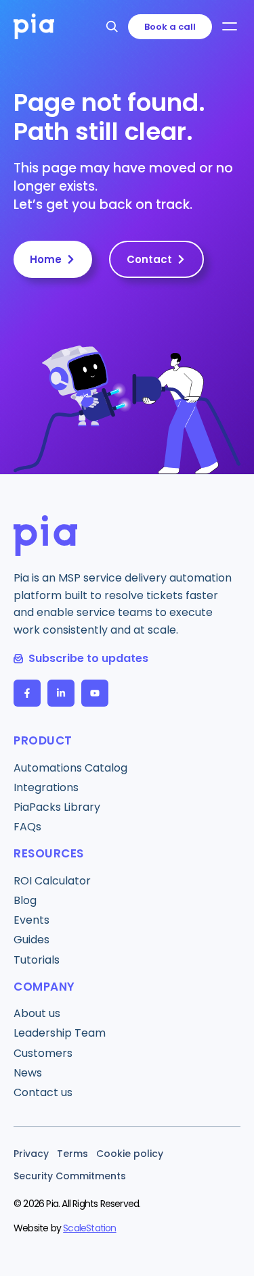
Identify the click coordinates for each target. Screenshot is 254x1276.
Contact (149, 259)
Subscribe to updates (88, 658)
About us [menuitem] (37, 1013)
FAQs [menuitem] (27, 826)
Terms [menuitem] (72, 1153)
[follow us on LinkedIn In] (61, 693)
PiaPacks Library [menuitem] (57, 807)
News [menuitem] (28, 1072)
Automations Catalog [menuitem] (70, 767)
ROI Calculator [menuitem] (52, 880)
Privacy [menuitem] (31, 1153)
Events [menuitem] (31, 920)
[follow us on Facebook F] (27, 693)
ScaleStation (89, 1228)
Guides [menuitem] (31, 939)
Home (46, 259)
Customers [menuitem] (43, 1053)
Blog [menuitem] (25, 900)
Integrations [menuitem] (46, 787)
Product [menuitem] (43, 740)
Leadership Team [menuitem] (60, 1032)
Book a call (170, 26)
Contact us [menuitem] (43, 1092)
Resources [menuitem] (49, 853)
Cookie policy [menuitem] (129, 1153)
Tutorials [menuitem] (37, 959)
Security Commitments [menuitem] (70, 1176)
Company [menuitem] (44, 986)
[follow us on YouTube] (94, 693)
